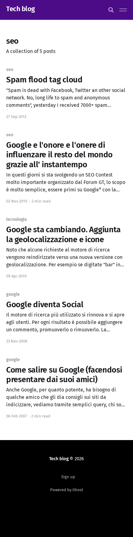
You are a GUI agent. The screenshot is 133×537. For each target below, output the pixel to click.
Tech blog (20, 9)
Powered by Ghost (66, 489)
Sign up (68, 476)
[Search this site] (111, 10)
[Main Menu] (123, 10)
